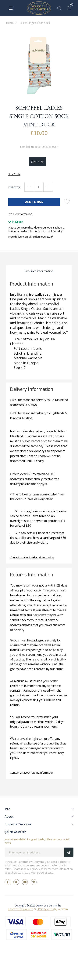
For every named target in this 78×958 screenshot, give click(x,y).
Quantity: (14, 187)
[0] (70, 8)
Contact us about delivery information (32, 557)
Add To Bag (34, 202)
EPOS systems (45, 909)
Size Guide (14, 174)
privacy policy (39, 869)
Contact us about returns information (31, 772)
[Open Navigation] (10, 8)
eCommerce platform (20, 909)
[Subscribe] (68, 852)
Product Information (20, 214)
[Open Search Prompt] (60, 8)
